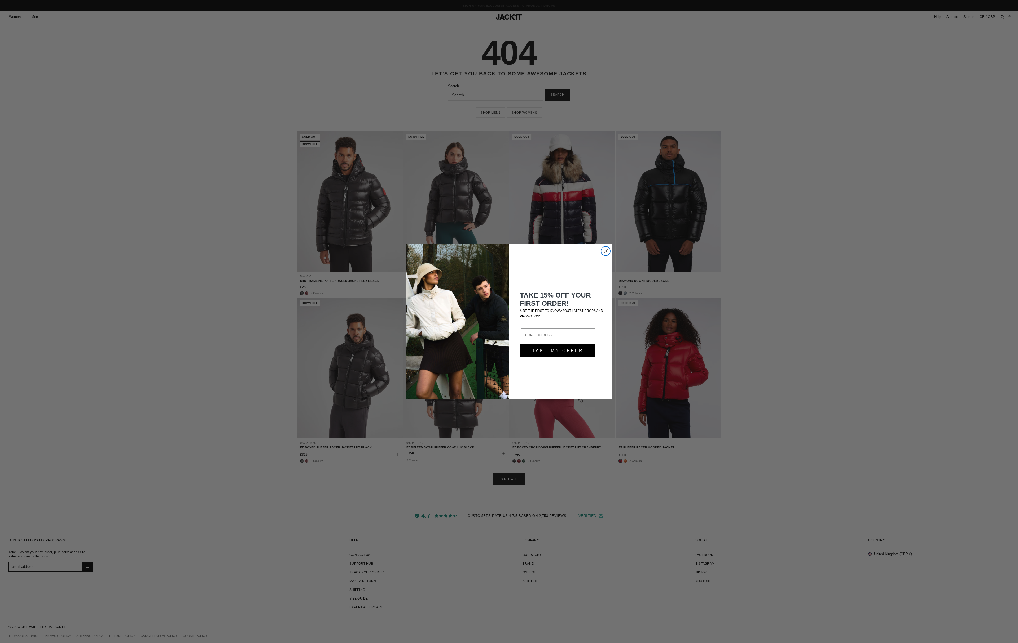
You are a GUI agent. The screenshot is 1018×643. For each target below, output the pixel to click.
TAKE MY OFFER (557, 350)
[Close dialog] (605, 251)
